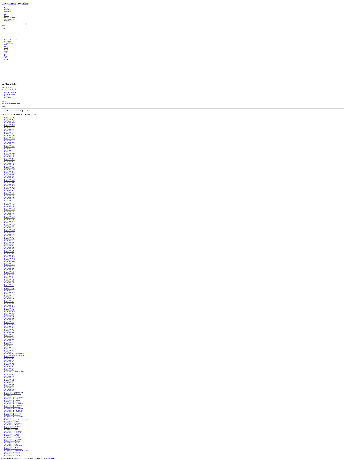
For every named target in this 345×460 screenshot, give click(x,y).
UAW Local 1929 (9, 179)
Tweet (4, 28)
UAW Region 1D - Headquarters (13, 403)
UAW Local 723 (9, 339)
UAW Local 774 (9, 345)
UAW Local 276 (9, 244)
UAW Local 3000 (9, 258)
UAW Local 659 (9, 321)
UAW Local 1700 (9, 163)
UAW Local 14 (8, 150)
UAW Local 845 (9, 349)
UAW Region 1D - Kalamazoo (13, 405)
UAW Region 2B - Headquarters (13, 416)
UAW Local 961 (9, 384)
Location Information (10, 92)
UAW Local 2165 (9, 206)
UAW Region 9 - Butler (11, 444)
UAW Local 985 (9, 390)
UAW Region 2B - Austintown (13, 411)
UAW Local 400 (9, 276)
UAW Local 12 (8, 134)
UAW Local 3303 (9, 266)
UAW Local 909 (9, 376)
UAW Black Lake (9, 118)
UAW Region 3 (8, 418)
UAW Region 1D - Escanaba (12, 402)
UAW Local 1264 (9, 140)
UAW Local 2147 (9, 198)
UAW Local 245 (9, 237)
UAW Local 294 (9, 253)
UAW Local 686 (9, 329)
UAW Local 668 (9, 326)
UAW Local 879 (9, 360)
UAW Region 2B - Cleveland (12, 413)
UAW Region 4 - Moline (11, 424)
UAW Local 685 (9, 328)
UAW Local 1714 (9, 164)
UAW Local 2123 (9, 197)
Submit (4, 106)
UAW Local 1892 (9, 174)
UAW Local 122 (9, 137)
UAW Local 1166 (9, 132)
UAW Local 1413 (9, 153)
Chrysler (6, 46)
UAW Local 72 (8, 336)
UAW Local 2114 (9, 194)
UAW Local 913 (9, 377)
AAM (6, 59)
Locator (6, 9)
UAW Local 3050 (9, 261)
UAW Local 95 (8, 382)
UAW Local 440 (9, 286)
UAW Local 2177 (9, 210)
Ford (5, 44)
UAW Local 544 (9, 297)
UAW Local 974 (9, 387)
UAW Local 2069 (9, 187)
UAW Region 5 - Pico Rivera (12, 436)
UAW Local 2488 (9, 239)
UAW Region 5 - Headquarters (13, 431)
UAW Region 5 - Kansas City (12, 432)
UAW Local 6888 (9, 331)
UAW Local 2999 (9, 257)
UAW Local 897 (9, 368)
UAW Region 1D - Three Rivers (13, 408)
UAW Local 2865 (9, 248)
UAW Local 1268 (9, 142)
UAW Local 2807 (9, 245)
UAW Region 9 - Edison (11, 447)
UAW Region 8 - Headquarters (13, 439)
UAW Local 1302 (9, 148)
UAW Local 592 (9, 303)
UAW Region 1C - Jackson (12, 399)
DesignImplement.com (49, 458)
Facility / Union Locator (11, 40)
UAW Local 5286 (9, 294)
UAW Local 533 (9, 295)
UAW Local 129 (9, 145)
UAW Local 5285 (9, 292)
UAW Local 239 (9, 232)
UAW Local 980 (9, 389)
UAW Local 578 (9, 302)
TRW (5, 57)
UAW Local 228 (9, 219)
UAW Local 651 (9, 316)
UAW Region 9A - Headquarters (13, 454)
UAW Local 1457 (9, 156)
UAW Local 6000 (9, 311)
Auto (14, 3)
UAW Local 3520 (9, 268)
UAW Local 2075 (9, 189)
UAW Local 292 (9, 252)
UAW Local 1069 (9, 124)
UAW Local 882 (9, 361)
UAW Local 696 (9, 332)
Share (2, 25)
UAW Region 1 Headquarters (12, 394)
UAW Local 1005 (9, 121)
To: (3, 103)
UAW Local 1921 (9, 177)
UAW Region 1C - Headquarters (13, 397)
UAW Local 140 (9, 152)
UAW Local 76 (8, 344)
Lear (5, 54)
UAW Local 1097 (9, 126)
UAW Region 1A (9, 395)
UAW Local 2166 (9, 208)
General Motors (8, 43)
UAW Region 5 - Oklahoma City (13, 434)
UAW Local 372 (9, 271)
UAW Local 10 (8, 119)
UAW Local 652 (9, 318)
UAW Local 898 (9, 370)
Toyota (6, 48)
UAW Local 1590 (9, 160)
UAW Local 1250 (9, 139)
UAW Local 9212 (9, 379)
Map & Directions (9, 94)
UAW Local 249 (9, 240)
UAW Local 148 (9, 158)
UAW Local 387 (9, 274)
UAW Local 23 (8, 223)
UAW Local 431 (9, 281)
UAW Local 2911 (9, 250)
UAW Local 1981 (9, 182)
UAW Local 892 (9, 366)
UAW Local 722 (9, 337)
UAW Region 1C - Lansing (12, 400)
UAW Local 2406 (9, 235)
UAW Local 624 (9, 315)
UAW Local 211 (9, 192)
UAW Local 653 (9, 319)
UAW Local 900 (9, 374)
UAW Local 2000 (9, 185)
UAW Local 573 (9, 300)
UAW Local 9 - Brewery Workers (14, 371)
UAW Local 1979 (9, 181)
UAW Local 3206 (9, 265)
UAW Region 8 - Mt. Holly (12, 441)
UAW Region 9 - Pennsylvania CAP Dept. (16, 450)
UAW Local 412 (9, 279)
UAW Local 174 (9, 166)
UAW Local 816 (9, 347)
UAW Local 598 (9, 308)
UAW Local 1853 (9, 173)
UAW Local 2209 (9, 216)
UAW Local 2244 (9, 218)
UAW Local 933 (9, 381)
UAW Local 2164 (9, 205)
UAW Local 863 (9, 357)
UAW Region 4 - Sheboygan (12, 426)
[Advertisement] (33, 33)
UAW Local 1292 (9, 147)
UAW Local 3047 (9, 260)
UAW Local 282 (9, 247)
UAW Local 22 (8, 214)
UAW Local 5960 (9, 306)
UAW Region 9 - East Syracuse (13, 445)
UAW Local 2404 (9, 19)
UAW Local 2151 (9, 200)
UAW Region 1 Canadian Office (13, 392)
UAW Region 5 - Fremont (11, 429)
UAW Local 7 (8, 334)
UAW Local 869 (9, 358)
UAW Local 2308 (9, 226)
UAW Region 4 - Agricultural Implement (16, 420)
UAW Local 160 (9, 161)
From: (4, 101)
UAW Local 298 (9, 255)
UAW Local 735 (9, 342)
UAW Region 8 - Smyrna (11, 442)
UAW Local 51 (8, 290)
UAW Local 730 (9, 340)
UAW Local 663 (9, 323)
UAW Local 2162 (9, 203)
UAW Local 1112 (9, 130)
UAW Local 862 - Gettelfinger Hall (14, 353)
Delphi (6, 56)
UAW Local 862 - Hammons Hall (14, 355)
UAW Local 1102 (9, 127)
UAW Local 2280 (9, 221)
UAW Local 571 (9, 298)
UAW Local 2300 (9, 224)
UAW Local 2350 (9, 231)
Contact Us (7, 11)
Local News (7, 41)
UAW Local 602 (9, 313)
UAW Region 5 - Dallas (11, 428)
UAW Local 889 (9, 365)
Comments (7, 96)
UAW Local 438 (9, 284)
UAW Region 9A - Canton (12, 452)
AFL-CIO (7, 52)
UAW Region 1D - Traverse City (13, 410)
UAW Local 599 (9, 310)
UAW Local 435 (9, 282)
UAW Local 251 (9, 242)
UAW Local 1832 (9, 171)
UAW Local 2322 (9, 227)
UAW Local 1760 (9, 168)
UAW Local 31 (8, 263)
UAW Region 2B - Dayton (12, 415)
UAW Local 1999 (9, 184)
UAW (6, 49)
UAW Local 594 (9, 305)
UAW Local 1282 (9, 143)
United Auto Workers (10, 17)
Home (6, 8)
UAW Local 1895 (9, 176)
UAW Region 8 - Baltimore (12, 437)
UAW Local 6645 (9, 324)
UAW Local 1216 (9, 135)
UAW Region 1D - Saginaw (12, 407)
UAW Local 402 (9, 278)
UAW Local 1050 (9, 122)
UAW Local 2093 (9, 190)
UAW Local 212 (9, 195)
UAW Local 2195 (9, 213)
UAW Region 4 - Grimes (11, 421)
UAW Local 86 (8, 352)
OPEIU (6, 51)
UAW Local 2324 (9, 229)
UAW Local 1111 (9, 129)
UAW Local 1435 (9, 155)
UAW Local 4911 (9, 289)
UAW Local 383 (9, 273)
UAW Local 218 (9, 211)
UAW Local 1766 (9, 169)
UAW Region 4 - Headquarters (13, 423)
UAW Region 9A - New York (12, 455)
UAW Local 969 (9, 386)
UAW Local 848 (9, 350)
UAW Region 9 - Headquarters (13, 449)
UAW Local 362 (9, 269)
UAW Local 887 (9, 363)
